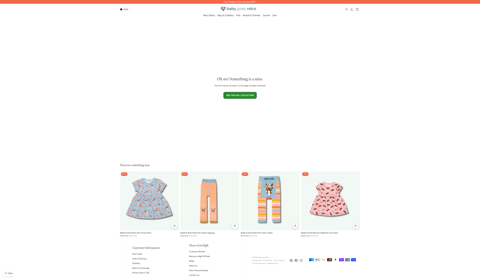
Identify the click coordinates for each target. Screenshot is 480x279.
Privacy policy (267, 260)
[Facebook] (296, 260)
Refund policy (257, 260)
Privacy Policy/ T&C (141, 272)
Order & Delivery (139, 258)
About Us (193, 265)
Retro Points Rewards (198, 270)
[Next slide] (175, 200)
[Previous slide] (124, 200)
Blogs (191, 261)
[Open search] (346, 9)
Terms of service (279, 260)
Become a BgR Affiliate (199, 256)
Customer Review (197, 251)
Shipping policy (273, 263)
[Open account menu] (351, 9)
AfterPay (136, 263)
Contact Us (194, 275)
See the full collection (240, 95)
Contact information (259, 263)
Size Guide (137, 254)
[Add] (174, 226)
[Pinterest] (291, 260)
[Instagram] (301, 260)
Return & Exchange (140, 268)
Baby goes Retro (263, 257)
